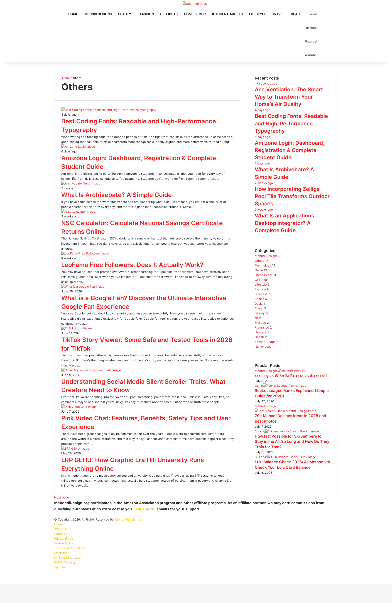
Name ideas (263, 346)
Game (259, 270)
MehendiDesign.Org (129, 519)
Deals (296, 14)
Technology (263, 265)
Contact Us (62, 534)
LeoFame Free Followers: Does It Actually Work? (132, 265)
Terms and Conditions (69, 548)
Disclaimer (61, 553)
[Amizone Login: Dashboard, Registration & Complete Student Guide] (78, 146)
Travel (278, 14)
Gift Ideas (169, 14)
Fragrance (262, 327)
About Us (61, 529)
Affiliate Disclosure (67, 557)
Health (259, 337)
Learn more (144, 509)
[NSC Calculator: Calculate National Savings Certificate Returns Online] (78, 211)
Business (261, 294)
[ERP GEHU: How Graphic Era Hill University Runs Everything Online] (75, 448)
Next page (61, 497)
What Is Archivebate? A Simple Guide (116, 195)
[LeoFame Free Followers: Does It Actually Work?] (85, 253)
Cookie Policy (63, 543)
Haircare (261, 332)
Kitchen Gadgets (227, 14)
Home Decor (195, 14)
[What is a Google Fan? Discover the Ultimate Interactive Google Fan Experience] (82, 286)
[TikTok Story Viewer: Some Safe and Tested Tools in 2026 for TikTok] (77, 328)
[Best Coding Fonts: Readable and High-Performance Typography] (108, 110)
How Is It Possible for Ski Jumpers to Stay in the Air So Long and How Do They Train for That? (292, 441)
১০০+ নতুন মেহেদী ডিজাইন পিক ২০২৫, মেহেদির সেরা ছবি (291, 376)
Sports (259, 299)
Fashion (147, 14)
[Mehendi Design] (196, 3)
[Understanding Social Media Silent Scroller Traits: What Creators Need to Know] (91, 370)
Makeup (260, 322)
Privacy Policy (63, 538)
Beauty (124, 14)
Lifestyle (257, 14)
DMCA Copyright (66, 562)
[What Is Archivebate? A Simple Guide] (80, 183)
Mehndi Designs (98, 14)
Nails (258, 318)
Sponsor (60, 567)
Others (260, 260)
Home (73, 14)
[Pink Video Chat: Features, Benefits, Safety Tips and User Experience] (79, 407)
